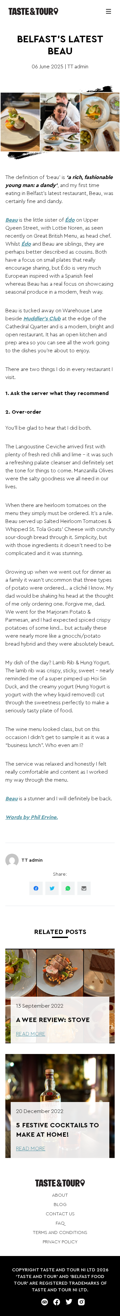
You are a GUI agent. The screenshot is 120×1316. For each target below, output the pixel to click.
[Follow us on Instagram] (81, 1302)
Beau (11, 220)
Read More (30, 1034)
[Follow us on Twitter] (69, 1302)
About (60, 1195)
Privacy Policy (60, 1242)
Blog (60, 1204)
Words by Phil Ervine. (31, 817)
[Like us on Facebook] (56, 1302)
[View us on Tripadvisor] (44, 1302)
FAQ (60, 1223)
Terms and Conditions (60, 1232)
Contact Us (60, 1214)
